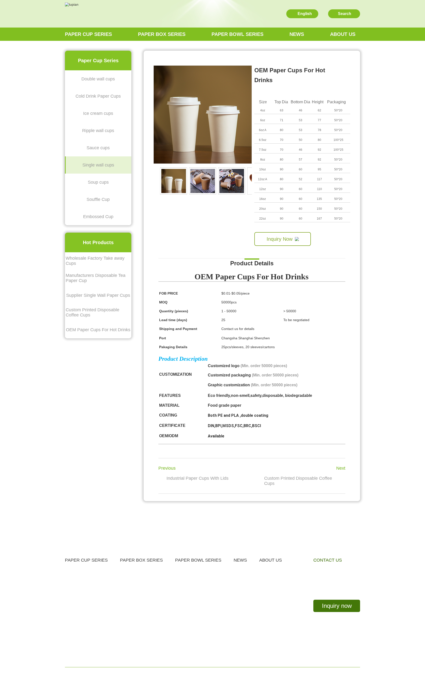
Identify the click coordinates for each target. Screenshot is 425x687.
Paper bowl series (237, 34)
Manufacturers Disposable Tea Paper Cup (95, 278)
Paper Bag (129, 650)
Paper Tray (185, 582)
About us (342, 34)
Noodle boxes (132, 582)
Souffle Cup (98, 199)
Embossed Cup (98, 216)
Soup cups (98, 182)
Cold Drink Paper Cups (98, 96)
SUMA (260, 677)
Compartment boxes (138, 593)
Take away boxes (136, 570)
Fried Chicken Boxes (139, 627)
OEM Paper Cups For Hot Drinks (98, 329)
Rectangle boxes (135, 616)
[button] (249, 180)
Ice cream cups (98, 113)
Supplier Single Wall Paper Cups (98, 295)
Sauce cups (98, 147)
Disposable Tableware (140, 638)
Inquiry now (337, 605)
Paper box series (161, 34)
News (296, 34)
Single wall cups (98, 165)
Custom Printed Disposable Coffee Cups (92, 312)
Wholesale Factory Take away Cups (95, 261)
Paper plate (130, 604)
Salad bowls (186, 570)
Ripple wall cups (98, 130)
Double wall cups (98, 78)
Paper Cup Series (88, 34)
